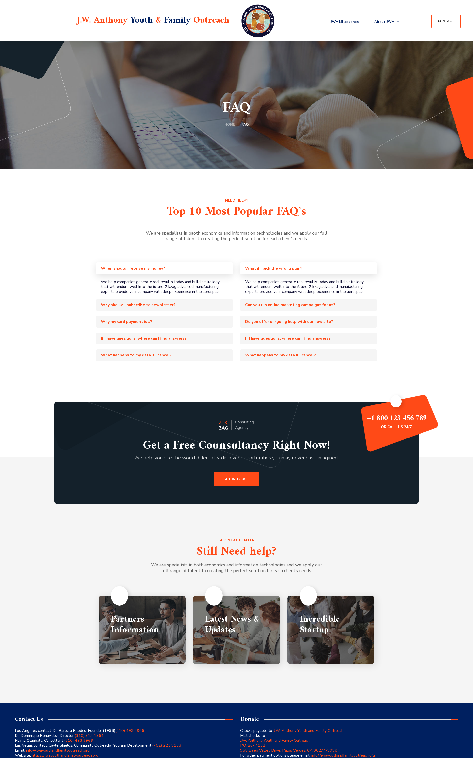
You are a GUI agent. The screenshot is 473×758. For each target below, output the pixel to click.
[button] (446, 21)
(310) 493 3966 (129, 730)
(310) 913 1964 (89, 735)
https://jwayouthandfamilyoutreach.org (65, 755)
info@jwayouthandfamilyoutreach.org (58, 750)
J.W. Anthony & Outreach (153, 20)
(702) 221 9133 (166, 745)
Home (229, 124)
